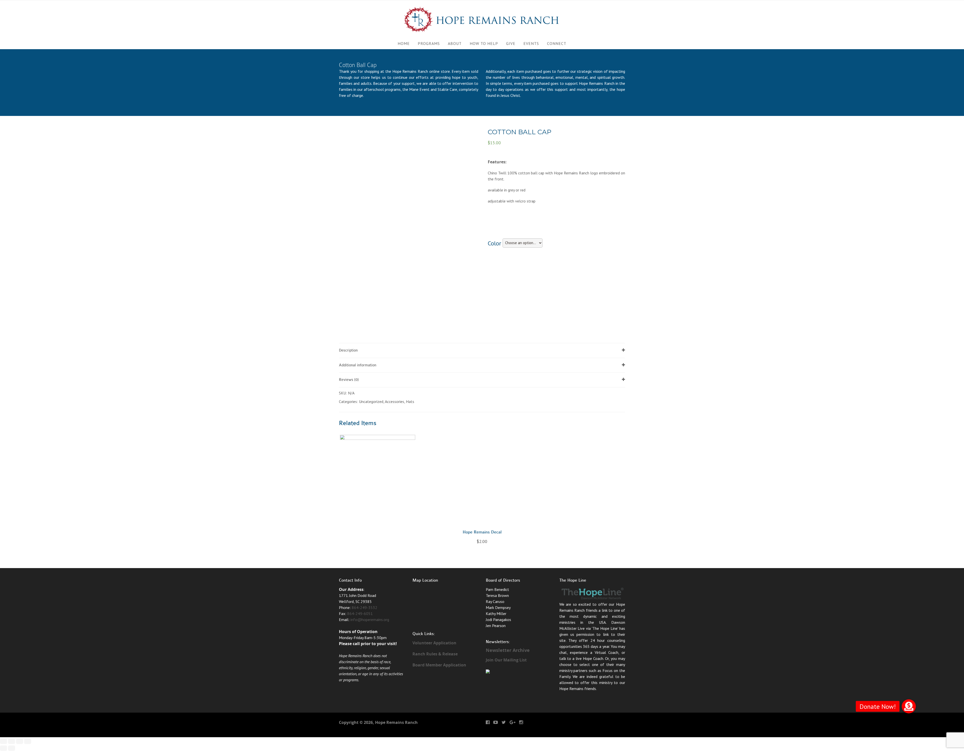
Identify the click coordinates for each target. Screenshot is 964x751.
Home (404, 43)
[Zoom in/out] (27, 741)
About (455, 43)
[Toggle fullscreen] (19, 741)
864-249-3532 (364, 607)
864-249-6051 (360, 613)
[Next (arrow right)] (11, 748)
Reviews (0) (349, 380)
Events (531, 43)
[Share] (11, 741)
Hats (410, 401)
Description (348, 350)
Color (494, 243)
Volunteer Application (434, 643)
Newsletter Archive (508, 650)
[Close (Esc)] (3, 741)
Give (510, 43)
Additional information (357, 365)
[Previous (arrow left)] (3, 748)
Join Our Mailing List (506, 660)
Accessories (394, 401)
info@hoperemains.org (369, 619)
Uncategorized (371, 401)
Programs (429, 43)
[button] (909, 706)
